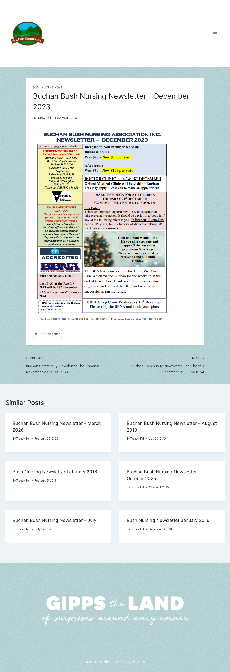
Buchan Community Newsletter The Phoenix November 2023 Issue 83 (62, 365)
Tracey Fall (44, 118)
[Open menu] (215, 33)
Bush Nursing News (47, 87)
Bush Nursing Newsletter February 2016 (55, 472)
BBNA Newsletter (47, 334)
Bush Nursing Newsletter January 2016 (168, 520)
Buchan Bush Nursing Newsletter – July (54, 520)
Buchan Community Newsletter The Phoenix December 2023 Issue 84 (167, 365)
